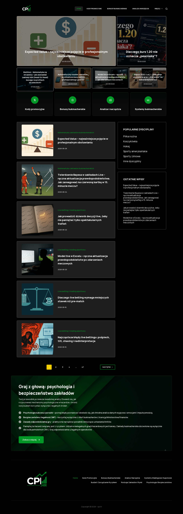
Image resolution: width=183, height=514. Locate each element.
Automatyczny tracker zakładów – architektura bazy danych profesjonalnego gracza (73, 77)
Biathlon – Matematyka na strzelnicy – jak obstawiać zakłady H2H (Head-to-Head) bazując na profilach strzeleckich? (35, 77)
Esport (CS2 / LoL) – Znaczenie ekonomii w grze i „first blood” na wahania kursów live (147, 77)
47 (83, 367)
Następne (106, 367)
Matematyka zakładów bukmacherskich (76, 132)
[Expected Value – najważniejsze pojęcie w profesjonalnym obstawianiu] (37, 140)
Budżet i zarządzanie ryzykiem (104, 482)
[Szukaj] (166, 9)
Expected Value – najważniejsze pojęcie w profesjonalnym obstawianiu (141, 186)
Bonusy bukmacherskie (117, 9)
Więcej (157, 9)
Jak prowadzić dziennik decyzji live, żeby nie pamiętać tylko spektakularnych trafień (82, 220)
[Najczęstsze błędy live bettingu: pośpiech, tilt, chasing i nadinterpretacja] (37, 339)
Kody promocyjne (94, 9)
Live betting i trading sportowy (72, 210)
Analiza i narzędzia (140, 9)
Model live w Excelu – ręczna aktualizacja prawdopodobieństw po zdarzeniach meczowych (110, 77)
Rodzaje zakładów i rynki (131, 482)
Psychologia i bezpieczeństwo (159, 482)
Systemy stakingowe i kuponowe (158, 478)
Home (79, 9)
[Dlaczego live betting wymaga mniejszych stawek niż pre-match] (37, 299)
